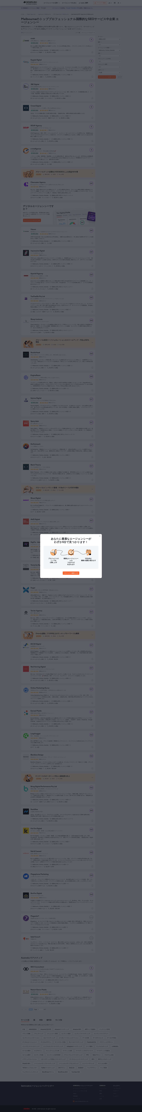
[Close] (100, 536)
